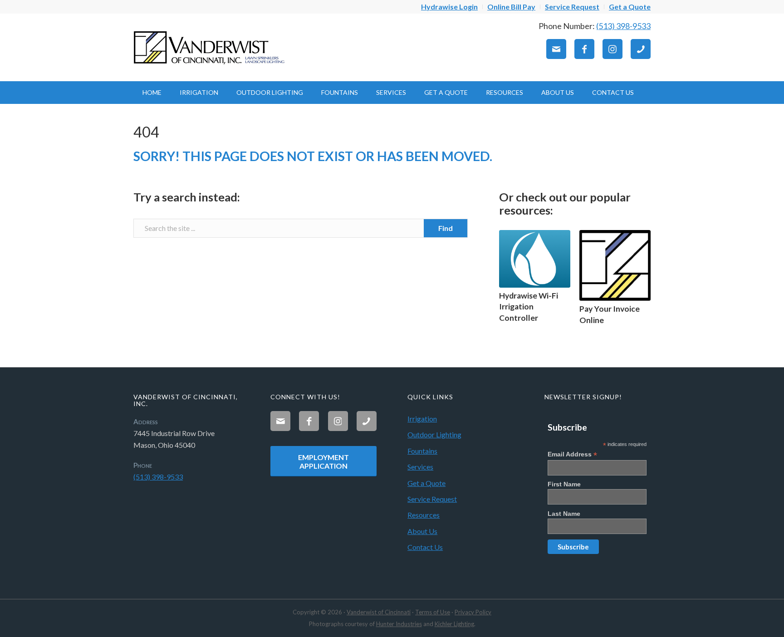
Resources (423, 514)
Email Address (572, 454)
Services (420, 466)
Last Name (564, 513)
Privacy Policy (473, 612)
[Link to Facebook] (584, 49)
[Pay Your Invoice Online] (615, 265)
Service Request (432, 499)
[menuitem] (449, 7)
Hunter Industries (399, 623)
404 (146, 132)
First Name (564, 484)
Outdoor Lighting (434, 434)
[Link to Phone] (641, 49)
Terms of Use (432, 612)
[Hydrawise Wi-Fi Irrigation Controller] (534, 259)
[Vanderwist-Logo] (210, 47)
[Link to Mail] (556, 49)
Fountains (422, 450)
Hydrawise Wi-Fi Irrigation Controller (528, 307)
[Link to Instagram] (612, 49)
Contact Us (425, 547)
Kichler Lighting (454, 623)
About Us (422, 531)
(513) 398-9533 (623, 26)
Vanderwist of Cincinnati (379, 612)
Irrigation (422, 418)
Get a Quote (426, 483)
